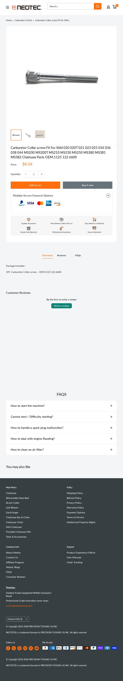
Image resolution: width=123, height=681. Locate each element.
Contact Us (12, 557)
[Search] (97, 6)
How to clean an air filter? (27, 449)
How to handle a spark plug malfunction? (37, 427)
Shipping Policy (75, 493)
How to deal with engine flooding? (33, 438)
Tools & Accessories (16, 536)
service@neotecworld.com (19, 605)
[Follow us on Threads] (19, 648)
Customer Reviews (16, 576)
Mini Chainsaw (14, 526)
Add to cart (35, 185)
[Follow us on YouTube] (36, 648)
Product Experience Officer (81, 552)
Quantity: (16, 174)
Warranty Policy (75, 507)
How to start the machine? (28, 405)
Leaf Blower (12, 507)
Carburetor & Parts (23, 20)
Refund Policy (74, 497)
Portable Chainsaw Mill (18, 531)
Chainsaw (11, 493)
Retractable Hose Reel (17, 497)
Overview (47, 255)
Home (9, 20)
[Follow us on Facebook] (8, 648)
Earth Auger (12, 512)
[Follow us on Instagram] (25, 648)
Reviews (61, 255)
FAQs (78, 255)
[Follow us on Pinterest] (31, 648)
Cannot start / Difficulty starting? (32, 416)
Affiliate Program (15, 562)
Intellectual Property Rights (81, 522)
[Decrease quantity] (26, 174)
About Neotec (13, 552)
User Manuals (74, 557)
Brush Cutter (13, 502)
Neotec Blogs (13, 567)
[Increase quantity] (42, 174)
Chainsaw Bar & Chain (18, 517)
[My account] (108, 7)
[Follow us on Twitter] (14, 648)
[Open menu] (7, 7)
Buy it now (87, 185)
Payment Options (76, 512)
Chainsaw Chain (14, 522)
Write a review (61, 305)
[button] (61, 195)
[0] (114, 7)
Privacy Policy (74, 502)
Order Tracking (74, 562)
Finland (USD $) (15, 619)
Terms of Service (75, 517)
